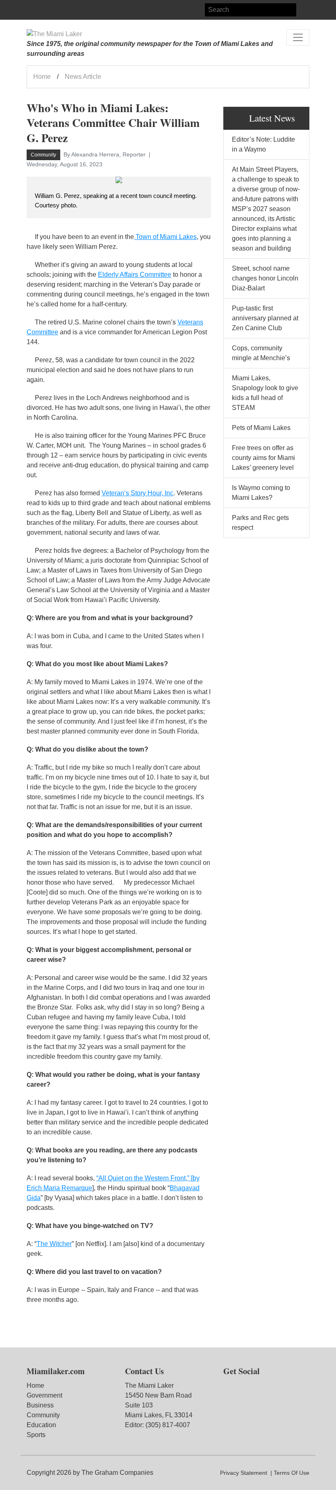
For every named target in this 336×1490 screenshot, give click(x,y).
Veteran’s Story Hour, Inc (137, 493)
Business (40, 1405)
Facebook (33, 9)
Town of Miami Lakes (165, 236)
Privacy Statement (243, 1472)
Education (41, 1424)
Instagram (47, 9)
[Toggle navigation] (297, 37)
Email (62, 9)
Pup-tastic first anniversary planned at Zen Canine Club (265, 318)
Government (44, 1395)
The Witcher (54, 1243)
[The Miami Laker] (54, 34)
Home (42, 76)
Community (43, 1415)
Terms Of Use (291, 1472)
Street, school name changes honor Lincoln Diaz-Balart (265, 278)
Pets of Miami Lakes (261, 427)
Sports (36, 1434)
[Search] (302, 9)
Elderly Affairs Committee (134, 274)
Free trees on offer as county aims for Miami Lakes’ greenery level (263, 457)
